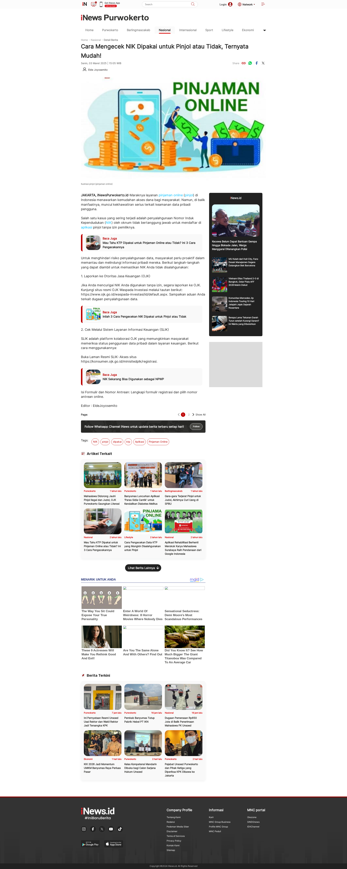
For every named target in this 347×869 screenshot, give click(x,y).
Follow (196, 426)
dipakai (117, 441)
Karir (211, 817)
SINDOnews (253, 822)
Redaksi (171, 822)
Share (235, 63)
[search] (193, 4)
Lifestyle (227, 30)
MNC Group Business (219, 822)
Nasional (165, 30)
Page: (84, 414)
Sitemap (171, 850)
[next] (193, 414)
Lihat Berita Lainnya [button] (141, 568)
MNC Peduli (215, 831)
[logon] (84, 4)
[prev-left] (178, 414)
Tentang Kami (174, 817)
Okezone (251, 817)
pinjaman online (171, 195)
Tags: (84, 440)
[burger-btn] (263, 4)
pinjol (189, 195)
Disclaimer (172, 831)
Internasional (188, 30)
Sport (209, 30)
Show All (200, 414)
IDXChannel (253, 826)
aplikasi (86, 227)
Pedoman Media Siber (178, 826)
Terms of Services (176, 836)
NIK (109, 222)
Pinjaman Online (158, 441)
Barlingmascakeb (138, 30)
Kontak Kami (173, 845)
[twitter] (263, 63)
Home (89, 30)
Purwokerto (110, 30)
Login (223, 4)
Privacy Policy (174, 840)
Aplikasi (139, 441)
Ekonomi (248, 30)
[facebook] (257, 63)
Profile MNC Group (218, 826)
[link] (244, 63)
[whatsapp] (250, 63)
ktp (128, 441)
